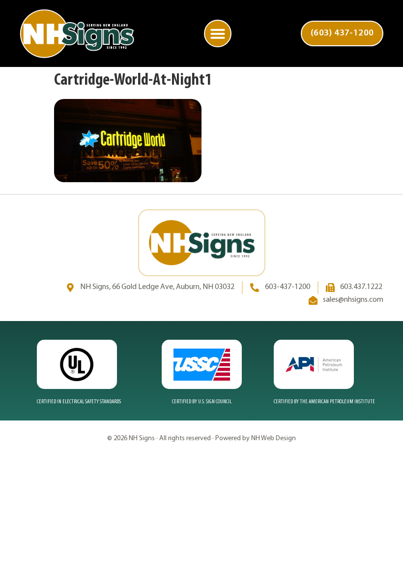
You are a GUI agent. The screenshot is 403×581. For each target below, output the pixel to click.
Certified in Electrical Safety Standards (79, 402)
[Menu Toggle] (217, 33)
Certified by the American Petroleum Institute (324, 402)
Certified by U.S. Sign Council (201, 402)
